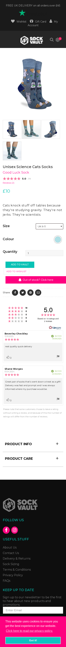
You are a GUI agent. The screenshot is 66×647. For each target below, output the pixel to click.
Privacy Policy (13, 575)
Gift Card (40, 21)
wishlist (21, 21)
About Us (9, 547)
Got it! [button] (33, 640)
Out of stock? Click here (38, 280)
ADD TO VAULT (20, 264)
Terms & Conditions (17, 569)
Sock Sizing (11, 564)
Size (6, 226)
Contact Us (11, 553)
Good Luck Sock (16, 172)
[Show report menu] (58, 357)
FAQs (6, 580)
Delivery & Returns (16, 558)
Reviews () (8, 183)
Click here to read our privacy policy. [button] (29, 630)
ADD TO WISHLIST (16, 271)
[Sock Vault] (33, 505)
